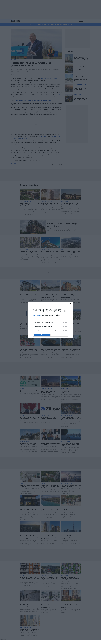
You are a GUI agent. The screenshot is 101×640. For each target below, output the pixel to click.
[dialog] (50, 320)
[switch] (65, 322)
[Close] (71, 304)
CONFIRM (42, 334)
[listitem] (50, 320)
